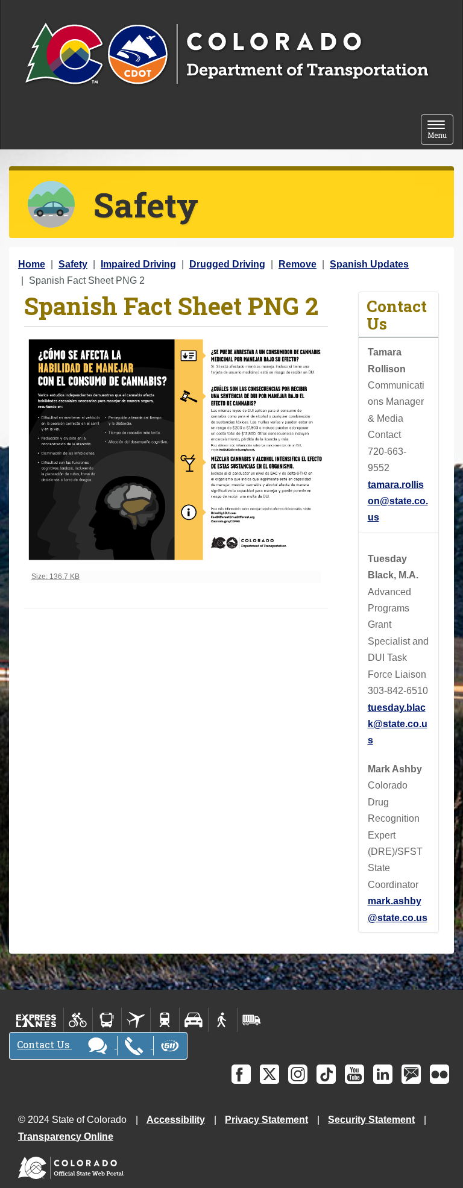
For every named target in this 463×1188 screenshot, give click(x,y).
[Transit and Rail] (107, 1020)
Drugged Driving (227, 264)
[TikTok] (326, 1074)
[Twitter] (269, 1074)
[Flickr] (439, 1074)
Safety (72, 264)
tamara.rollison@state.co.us (398, 501)
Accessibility (175, 1120)
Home (31, 264)
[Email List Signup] (411, 1074)
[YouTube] (354, 1074)
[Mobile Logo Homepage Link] (226, 55)
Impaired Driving (138, 264)
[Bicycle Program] (78, 1020)
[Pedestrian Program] (223, 1020)
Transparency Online (65, 1136)
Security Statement (371, 1120)
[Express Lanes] (36, 1020)
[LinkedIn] (382, 1074)
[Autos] (194, 1020)
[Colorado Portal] (73, 1165)
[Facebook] (241, 1074)
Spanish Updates (369, 264)
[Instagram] (297, 1074)
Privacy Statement (266, 1120)
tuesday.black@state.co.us (397, 724)
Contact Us (44, 1044)
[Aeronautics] (136, 1020)
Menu (440, 130)
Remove (298, 264)
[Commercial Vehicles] (251, 1020)
